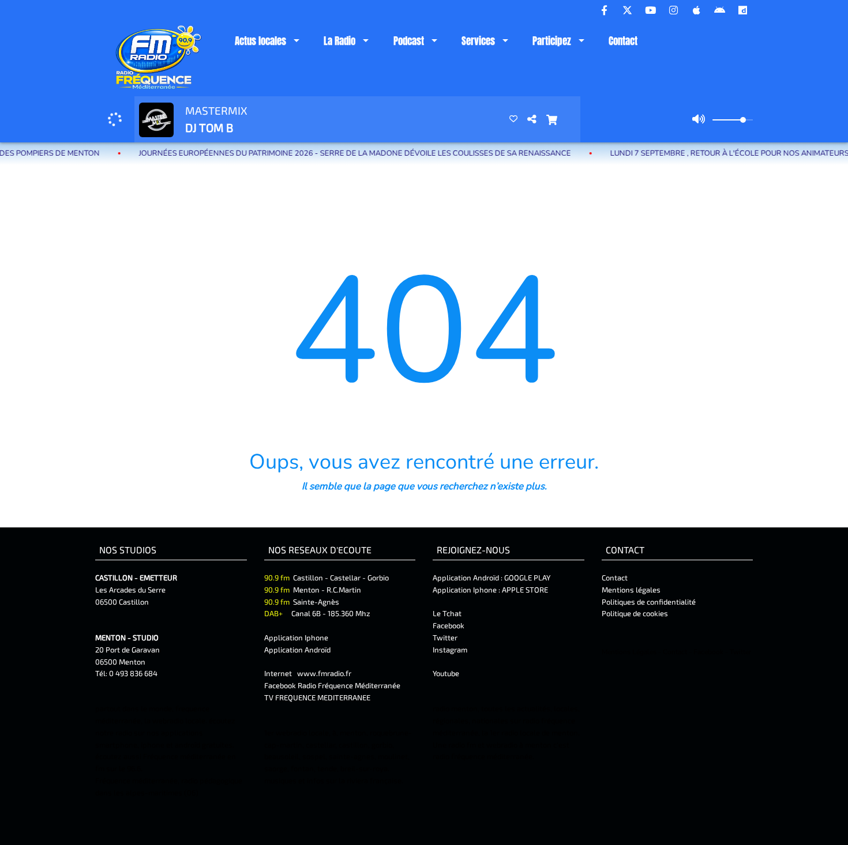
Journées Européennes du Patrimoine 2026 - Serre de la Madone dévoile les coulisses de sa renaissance (331, 153)
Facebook (448, 625)
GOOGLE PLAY (526, 577)
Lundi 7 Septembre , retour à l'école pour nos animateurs (706, 153)
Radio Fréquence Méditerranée (349, 685)
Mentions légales (631, 589)
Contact (623, 40)
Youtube (446, 673)
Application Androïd (297, 649)
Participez (551, 40)
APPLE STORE (525, 589)
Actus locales (260, 40)
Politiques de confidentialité (649, 601)
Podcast (408, 40)
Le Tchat (447, 613)
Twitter (445, 637)
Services (478, 40)
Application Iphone (297, 637)
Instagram (450, 649)
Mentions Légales (629, 652)
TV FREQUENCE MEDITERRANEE (317, 697)
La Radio (339, 40)
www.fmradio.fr (324, 673)
